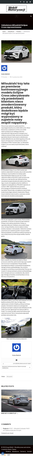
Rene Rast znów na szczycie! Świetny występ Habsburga (14, 367)
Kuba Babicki (5, 74)
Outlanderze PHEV (6, 142)
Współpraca (15, 451)
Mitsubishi (9, 376)
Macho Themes (12, 449)
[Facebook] (20, 2)
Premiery (5, 77)
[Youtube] (27, 2)
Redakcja (8, 451)
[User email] (16, 360)
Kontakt (29, 451)
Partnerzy (23, 451)
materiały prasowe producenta (18, 339)
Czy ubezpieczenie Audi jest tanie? (22, 363)
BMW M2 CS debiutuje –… (9, 413)
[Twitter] (30, 2)
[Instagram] (23, 2)
